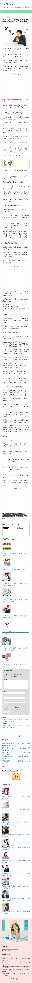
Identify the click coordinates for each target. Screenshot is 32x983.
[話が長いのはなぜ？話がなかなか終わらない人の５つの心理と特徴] (16, 881)
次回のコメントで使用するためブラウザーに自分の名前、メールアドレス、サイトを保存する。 (16, 708)
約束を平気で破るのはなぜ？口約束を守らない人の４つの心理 (16, 861)
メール (6, 696)
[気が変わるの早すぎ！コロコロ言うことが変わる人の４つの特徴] (16, 907)
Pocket (21, 528)
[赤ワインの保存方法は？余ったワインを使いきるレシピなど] (6, 621)
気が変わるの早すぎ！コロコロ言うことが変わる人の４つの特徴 (16, 912)
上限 (13, 516)
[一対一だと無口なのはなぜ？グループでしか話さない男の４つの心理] (16, 894)
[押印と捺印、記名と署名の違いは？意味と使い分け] (6, 653)
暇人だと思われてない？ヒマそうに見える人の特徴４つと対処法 (16, 810)
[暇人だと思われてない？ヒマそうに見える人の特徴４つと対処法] (16, 804)
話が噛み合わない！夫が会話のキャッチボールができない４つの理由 (16, 874)
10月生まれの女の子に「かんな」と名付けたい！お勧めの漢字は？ (16, 797)
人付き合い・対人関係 (18, 513)
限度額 (21, 516)
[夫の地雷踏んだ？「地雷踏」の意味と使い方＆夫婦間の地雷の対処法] (6, 573)
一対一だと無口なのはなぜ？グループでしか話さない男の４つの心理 (16, 899)
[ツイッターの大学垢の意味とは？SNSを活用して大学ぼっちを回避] (6, 637)
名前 (6, 691)
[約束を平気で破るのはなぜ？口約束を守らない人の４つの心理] (16, 855)
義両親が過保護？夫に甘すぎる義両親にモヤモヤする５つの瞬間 (16, 848)
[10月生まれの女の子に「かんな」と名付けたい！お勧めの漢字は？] (16, 791)
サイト (5, 700)
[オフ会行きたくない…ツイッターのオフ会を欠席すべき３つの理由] (6, 589)
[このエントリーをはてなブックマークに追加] (17, 528)
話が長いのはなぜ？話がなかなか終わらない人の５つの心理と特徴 (16, 887)
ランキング (15, 781)
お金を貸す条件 (7, 516)
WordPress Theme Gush (16, 980)
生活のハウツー (7, 513)
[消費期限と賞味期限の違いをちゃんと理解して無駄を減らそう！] (6, 543)
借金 (17, 516)
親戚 (25, 516)
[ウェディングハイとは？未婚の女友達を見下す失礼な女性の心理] (6, 605)
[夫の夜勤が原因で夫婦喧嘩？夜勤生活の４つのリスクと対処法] (16, 830)
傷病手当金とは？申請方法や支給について (14, 569)
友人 (4, 518)
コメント (7, 679)
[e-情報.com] (16, 3)
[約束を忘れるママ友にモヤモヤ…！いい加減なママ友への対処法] (16, 817)
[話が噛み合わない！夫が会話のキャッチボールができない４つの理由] (16, 868)
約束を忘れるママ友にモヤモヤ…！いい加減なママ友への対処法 (16, 823)
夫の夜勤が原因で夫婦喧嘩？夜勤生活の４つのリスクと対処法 (16, 835)
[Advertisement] (16, 86)
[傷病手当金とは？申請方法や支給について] (6, 559)
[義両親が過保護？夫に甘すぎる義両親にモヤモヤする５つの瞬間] (16, 843)
